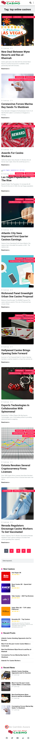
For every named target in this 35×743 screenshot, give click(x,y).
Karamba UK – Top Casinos (21, 619)
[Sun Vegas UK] (5, 580)
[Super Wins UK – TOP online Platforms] (5, 615)
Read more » (5, 69)
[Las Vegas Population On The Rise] (17, 170)
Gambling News (7, 17)
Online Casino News (29, 17)
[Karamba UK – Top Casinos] (5, 627)
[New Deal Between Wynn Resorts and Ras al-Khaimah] (17, 30)
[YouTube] (17, 738)
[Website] (28, 738)
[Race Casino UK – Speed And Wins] (5, 592)
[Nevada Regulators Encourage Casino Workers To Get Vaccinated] (17, 503)
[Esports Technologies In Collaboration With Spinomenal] (17, 383)
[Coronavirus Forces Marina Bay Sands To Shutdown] (17, 86)
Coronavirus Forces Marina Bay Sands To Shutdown (15, 656)
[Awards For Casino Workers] (17, 135)
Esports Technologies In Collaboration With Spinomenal (15, 408)
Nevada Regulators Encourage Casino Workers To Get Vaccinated (17, 528)
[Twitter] (12, 738)
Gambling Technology (15, 79)
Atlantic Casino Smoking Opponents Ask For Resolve (16, 639)
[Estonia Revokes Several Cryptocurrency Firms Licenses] (17, 443)
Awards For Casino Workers (10, 660)
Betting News (19, 77)
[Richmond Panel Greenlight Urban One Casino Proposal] (17, 271)
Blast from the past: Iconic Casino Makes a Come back (15, 645)
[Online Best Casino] (10, 2)
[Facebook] (6, 738)
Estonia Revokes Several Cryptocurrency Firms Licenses (15, 468)
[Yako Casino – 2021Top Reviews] (5, 603)
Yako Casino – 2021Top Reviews (23, 596)
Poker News (31, 320)
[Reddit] (23, 738)
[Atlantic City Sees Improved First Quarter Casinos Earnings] (17, 211)
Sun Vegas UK (16, 573)
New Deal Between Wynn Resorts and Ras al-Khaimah (15, 55)
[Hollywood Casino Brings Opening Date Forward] (17, 328)
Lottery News (17, 17)
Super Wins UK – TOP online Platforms (21, 608)
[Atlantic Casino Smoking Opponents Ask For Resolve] (5, 679)
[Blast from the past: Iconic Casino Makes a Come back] (5, 690)
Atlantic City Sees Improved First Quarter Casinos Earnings (14, 236)
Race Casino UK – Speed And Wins (21, 585)
